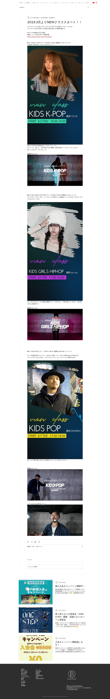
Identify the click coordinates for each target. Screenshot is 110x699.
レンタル (23, 681)
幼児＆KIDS (38, 671)
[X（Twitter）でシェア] (31, 542)
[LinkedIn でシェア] (35, 542)
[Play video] (55, 170)
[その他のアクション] (82, 18)
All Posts (22, 7)
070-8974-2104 (73, 689)
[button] (88, 7)
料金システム (24, 670)
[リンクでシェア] (39, 542)
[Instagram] (96, 3)
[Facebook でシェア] (28, 542)
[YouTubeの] (93, 3)
